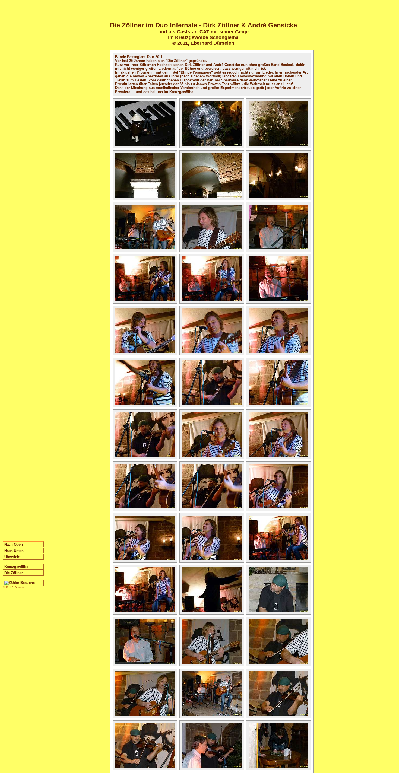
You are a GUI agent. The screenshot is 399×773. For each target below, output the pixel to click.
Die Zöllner (13, 573)
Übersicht (12, 557)
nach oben (13, 544)
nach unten (14, 551)
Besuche (27, 583)
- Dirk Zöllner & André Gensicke (203, 25)
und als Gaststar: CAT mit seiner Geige (203, 31)
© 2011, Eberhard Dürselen (203, 43)
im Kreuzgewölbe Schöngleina (203, 37)
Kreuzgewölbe (16, 567)
